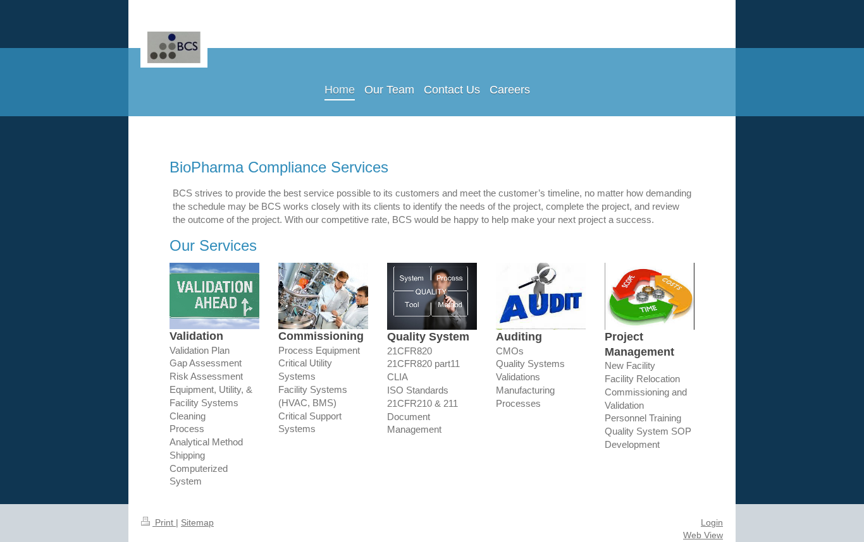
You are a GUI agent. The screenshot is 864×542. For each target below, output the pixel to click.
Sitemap (197, 522)
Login (712, 522)
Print (164, 522)
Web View (703, 535)
